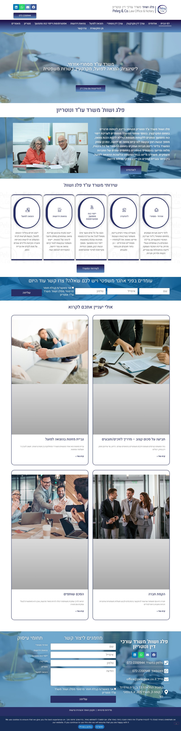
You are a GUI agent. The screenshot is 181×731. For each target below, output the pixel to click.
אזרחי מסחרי (41, 645)
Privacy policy (85, 727)
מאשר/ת (99, 727)
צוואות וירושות (78, 23)
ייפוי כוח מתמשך (40, 656)
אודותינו (152, 23)
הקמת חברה (156, 594)
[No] (176, 723)
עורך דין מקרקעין (136, 23)
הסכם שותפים (74, 594)
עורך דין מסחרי (115, 23)
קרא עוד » (161, 456)
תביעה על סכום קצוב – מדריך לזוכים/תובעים (133, 439)
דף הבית (165, 23)
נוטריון (27, 23)
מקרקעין (44, 661)
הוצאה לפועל (96, 23)
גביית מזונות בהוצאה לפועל (64, 439)
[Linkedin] (16, 7)
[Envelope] (28, 7)
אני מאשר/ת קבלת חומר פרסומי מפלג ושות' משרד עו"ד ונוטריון (58, 291)
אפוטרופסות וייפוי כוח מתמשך (51, 23)
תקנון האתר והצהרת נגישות (82, 710)
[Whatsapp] (22, 7)
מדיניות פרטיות (105, 710)
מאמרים (15, 23)
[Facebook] (34, 7)
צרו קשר (82, 28)
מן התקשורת (97, 28)
